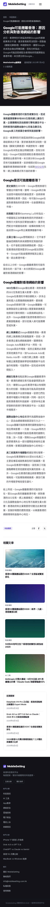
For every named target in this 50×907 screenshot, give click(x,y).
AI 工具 (6, 798)
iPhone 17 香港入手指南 (13, 840)
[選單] (40, 4)
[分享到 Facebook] (38, 528)
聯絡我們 (7, 876)
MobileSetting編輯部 (12, 62)
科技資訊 (12, 17)
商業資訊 (7, 827)
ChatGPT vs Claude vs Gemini (16, 849)
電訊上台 (7, 822)
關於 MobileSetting (11, 872)
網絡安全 (7, 808)
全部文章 (8, 782)
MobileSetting (16, 766)
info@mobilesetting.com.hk (15, 881)
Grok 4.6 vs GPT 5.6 (12, 844)
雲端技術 (7, 812)
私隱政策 (7, 886)
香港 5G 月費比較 (10, 854)
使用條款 (7, 891)
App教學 (7, 803)
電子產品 (7, 817)
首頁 (5, 17)
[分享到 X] (44, 528)
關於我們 (20, 782)
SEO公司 (39, 166)
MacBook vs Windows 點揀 (15, 859)
